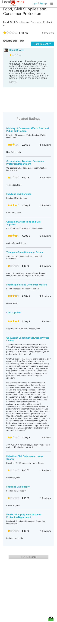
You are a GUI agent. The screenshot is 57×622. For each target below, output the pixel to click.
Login (34, 3)
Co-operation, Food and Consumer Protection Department (25, 162)
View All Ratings (28, 557)
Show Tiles (52, 3)
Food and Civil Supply (18, 486)
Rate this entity (42, 43)
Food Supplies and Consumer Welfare (26, 284)
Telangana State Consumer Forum (24, 252)
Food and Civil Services (18, 194)
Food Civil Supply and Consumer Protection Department (23, 515)
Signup (43, 3)
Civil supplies (13, 312)
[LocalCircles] (13, 3)
